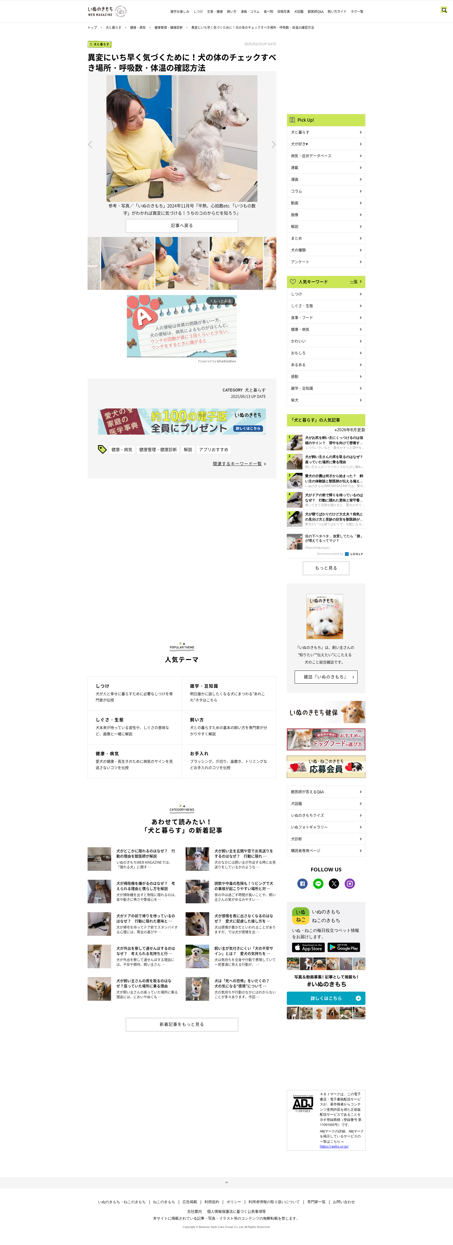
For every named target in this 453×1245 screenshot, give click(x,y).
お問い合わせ (344, 1202)
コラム (296, 190)
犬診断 (296, 838)
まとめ (296, 238)
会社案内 (194, 1211)
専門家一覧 (316, 1202)
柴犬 (294, 399)
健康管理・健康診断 (168, 27)
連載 (294, 167)
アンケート (300, 261)
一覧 (354, 281)
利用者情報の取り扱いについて (274, 1202)
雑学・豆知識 (302, 388)
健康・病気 (138, 27)
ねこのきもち (164, 1202)
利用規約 (211, 1202)
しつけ (198, 11)
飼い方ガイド (337, 11)
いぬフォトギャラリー (309, 826)
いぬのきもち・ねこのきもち (122, 1202)
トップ (92, 27)
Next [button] (274, 144)
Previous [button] (90, 144)
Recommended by (330, 554)
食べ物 (268, 11)
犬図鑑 (299, 11)
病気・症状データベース (311, 155)
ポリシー (233, 1202)
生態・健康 (215, 11)
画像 (294, 214)
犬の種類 (298, 249)
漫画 (294, 179)
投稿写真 (283, 11)
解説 (188, 449)
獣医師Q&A (315, 11)
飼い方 (231, 11)
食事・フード (302, 317)
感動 (294, 376)
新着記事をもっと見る (182, 1024)
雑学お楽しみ (179, 11)
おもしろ (298, 352)
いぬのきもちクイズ (307, 815)
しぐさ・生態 (302, 305)
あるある (298, 364)
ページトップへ (226, 1182)
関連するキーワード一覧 (237, 463)
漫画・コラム (250, 11)
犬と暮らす (113, 27)
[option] (181, 144)
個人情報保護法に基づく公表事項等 (236, 1211)
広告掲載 (189, 1202)
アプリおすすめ (213, 449)
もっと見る (326, 568)
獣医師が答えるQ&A (307, 791)
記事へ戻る (182, 225)
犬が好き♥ (299, 143)
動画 (294, 202)
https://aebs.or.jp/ (334, 1146)
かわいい (298, 341)
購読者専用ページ (305, 850)
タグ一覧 (357, 11)
